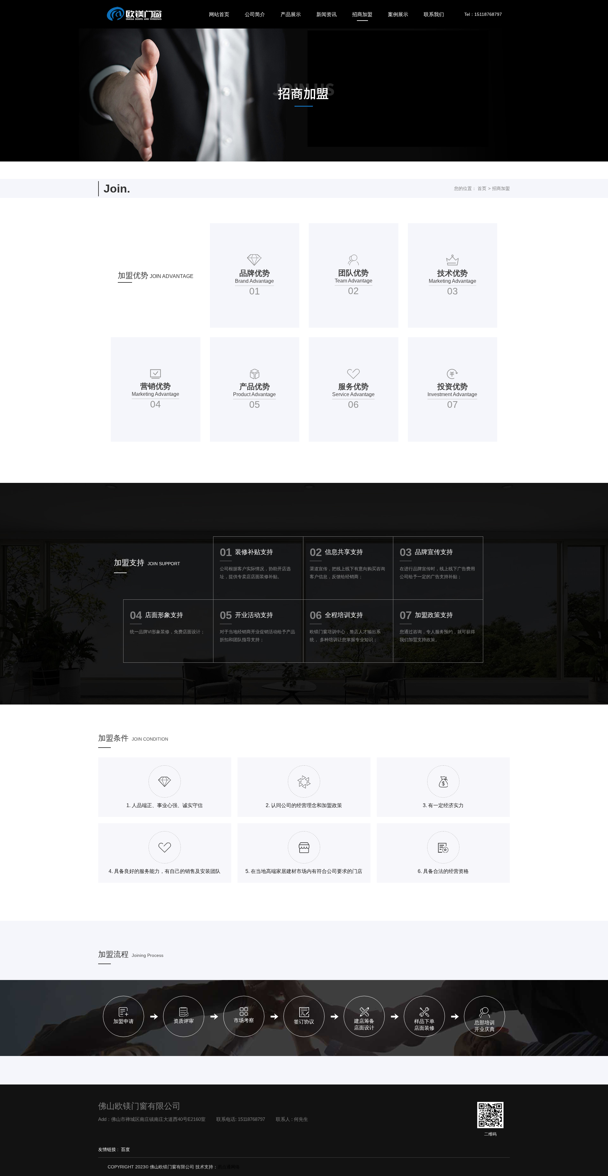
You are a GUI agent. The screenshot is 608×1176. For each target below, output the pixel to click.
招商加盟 (501, 188)
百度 (125, 1149)
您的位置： (465, 188)
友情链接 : (108, 1149)
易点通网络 (229, 1166)
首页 (482, 188)
